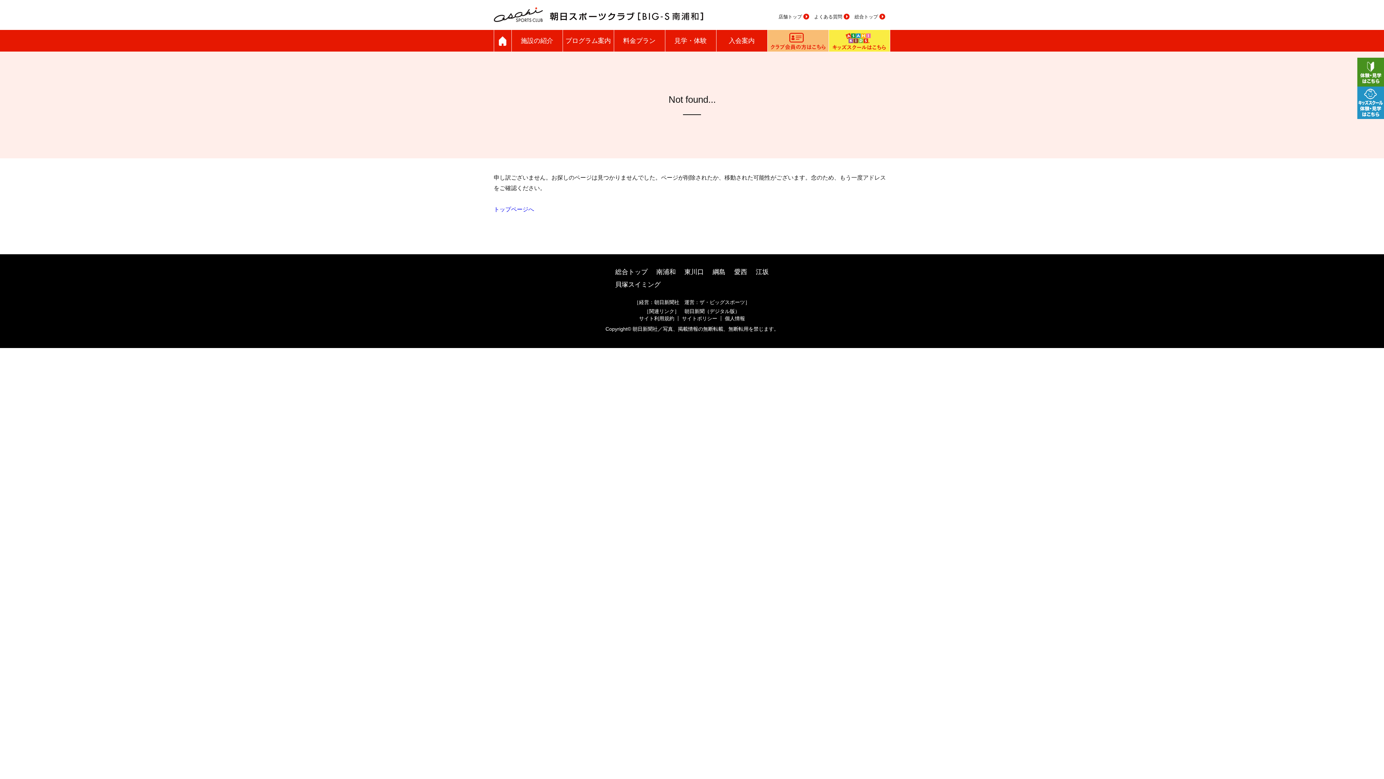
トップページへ (514, 209)
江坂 (762, 272)
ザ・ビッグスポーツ (722, 302)
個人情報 (735, 318)
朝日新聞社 (666, 302)
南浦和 (666, 272)
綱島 (719, 272)
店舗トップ (790, 16)
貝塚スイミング (638, 284)
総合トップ (866, 16)
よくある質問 (828, 16)
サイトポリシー (699, 318)
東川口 (694, 272)
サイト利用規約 (656, 318)
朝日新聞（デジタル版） (712, 311)
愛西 (740, 272)
